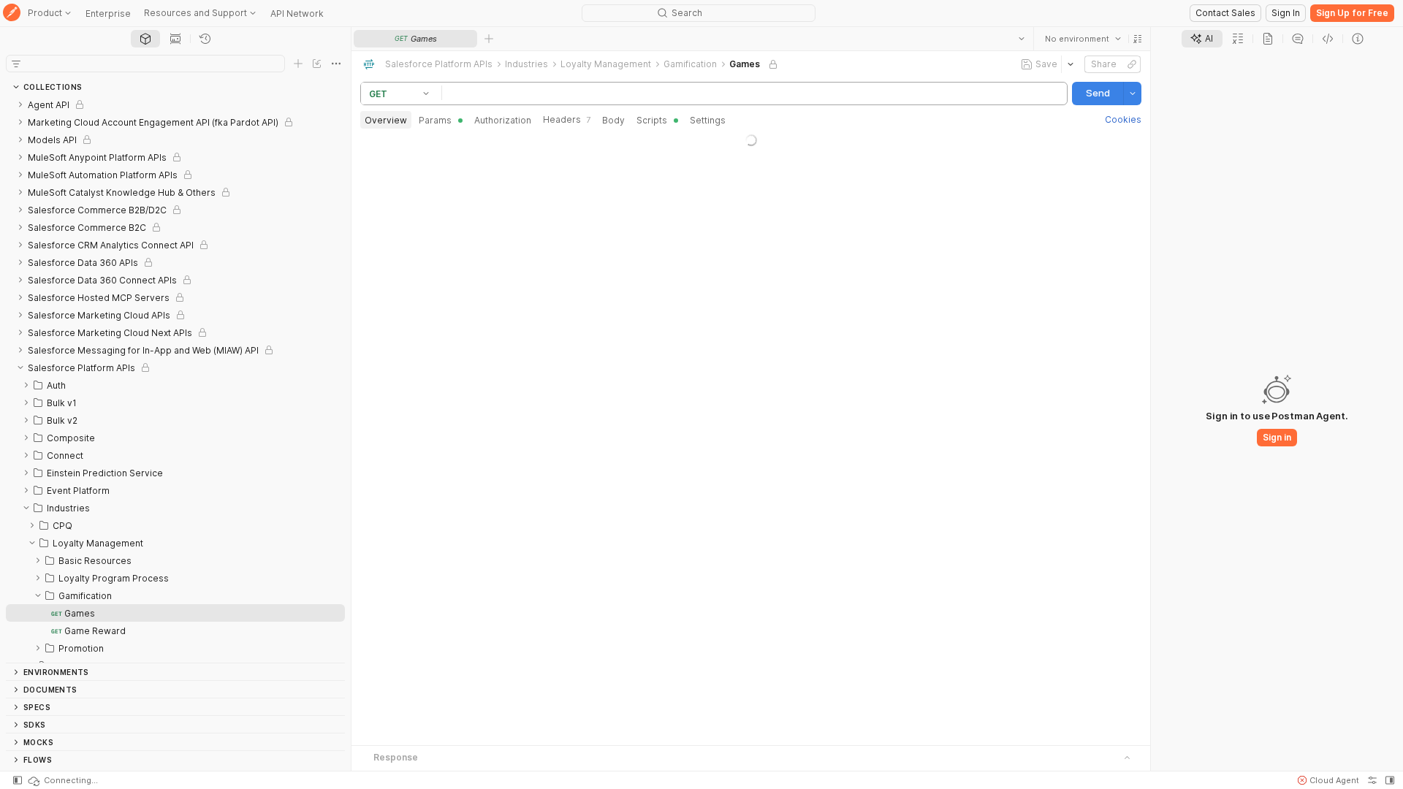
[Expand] (20, 104)
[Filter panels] (16, 63)
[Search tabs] (1021, 38)
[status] (62, 780)
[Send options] (1132, 93)
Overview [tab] (386, 120)
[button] (1138, 39)
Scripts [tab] (651, 120)
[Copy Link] (1132, 64)
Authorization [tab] (502, 120)
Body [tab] (613, 120)
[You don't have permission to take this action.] (489, 38)
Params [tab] (435, 120)
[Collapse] (20, 367)
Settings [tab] (708, 120)
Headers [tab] (566, 119)
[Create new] (298, 63)
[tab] (145, 38)
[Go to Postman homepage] (11, 13)
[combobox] (1083, 39)
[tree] (175, 379)
